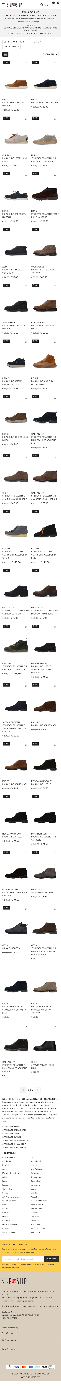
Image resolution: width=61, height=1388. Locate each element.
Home (10, 33)
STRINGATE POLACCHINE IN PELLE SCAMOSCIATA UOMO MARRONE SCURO (43, 951)
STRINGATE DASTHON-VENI (15, 1140)
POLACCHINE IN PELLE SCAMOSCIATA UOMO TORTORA (41, 1010)
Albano (5, 1177)
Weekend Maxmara (39, 1201)
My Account (9, 1349)
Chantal (34, 1193)
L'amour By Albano (11, 1173)
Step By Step (45, 1111)
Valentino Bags (9, 1201)
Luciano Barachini (10, 1224)
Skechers (34, 1212)
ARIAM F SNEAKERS (11, 948)
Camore (5, 1212)
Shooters (34, 1220)
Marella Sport (36, 1204)
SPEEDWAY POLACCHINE (42, 892)
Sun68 (5, 1193)
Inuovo (5, 1228)
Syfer (37, 1377)
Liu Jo (4, 1181)
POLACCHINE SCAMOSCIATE (43, 725)
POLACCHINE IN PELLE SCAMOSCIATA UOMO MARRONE (41, 669)
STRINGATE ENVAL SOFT (14, 1144)
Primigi (5, 1165)
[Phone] (16, 1333)
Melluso (6, 1220)
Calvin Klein (7, 1189)
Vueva (5, 1208)
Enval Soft (35, 1185)
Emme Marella (8, 1157)
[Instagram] (7, 1333)
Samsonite (35, 1232)
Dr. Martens (35, 1177)
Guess (5, 1216)
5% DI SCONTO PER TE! (14, 1244)
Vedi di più (30, 25)
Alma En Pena (8, 1232)
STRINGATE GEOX (10, 1126)
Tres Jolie (34, 1216)
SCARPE (20, 33)
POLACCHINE (46, 33)
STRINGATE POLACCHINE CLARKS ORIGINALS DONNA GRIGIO (14, 555)
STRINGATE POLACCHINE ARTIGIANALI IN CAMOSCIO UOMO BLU (14, 728)
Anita (4, 1169)
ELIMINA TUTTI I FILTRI (14, 42)
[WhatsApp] (12, 1333)
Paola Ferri (35, 1197)
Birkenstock (35, 1181)
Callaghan (35, 1173)
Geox (4, 1204)
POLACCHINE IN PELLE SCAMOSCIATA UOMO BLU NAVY (14, 1010)
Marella (33, 1165)
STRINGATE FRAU (10, 1133)
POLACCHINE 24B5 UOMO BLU (44, 102)
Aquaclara (35, 1224)
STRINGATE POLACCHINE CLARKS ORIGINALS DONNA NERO (43, 555)
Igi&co (33, 1189)
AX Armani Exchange (11, 1197)
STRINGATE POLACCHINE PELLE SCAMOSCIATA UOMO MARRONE (14, 1068)
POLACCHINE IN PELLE (41, 784)
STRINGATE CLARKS (11, 1137)
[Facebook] (3, 1333)
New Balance (36, 1169)
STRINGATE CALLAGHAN (14, 1130)
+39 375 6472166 (9, 1318)
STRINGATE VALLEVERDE (14, 1147)
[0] (51, 4)
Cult (32, 1157)
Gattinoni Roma (37, 1228)
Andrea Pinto (36, 1208)
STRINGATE (32, 33)
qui (17, 1267)
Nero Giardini (36, 1161)
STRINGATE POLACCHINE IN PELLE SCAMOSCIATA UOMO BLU (43, 440)
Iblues (5, 1185)
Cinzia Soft (7, 1161)
